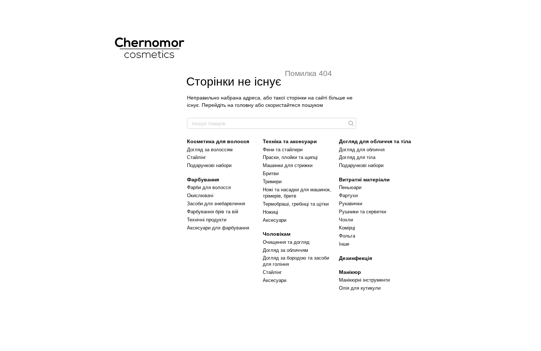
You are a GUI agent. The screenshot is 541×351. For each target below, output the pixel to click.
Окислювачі (200, 195)
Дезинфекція (355, 258)
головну (244, 105)
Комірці (347, 228)
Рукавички (350, 203)
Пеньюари (350, 187)
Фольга (347, 236)
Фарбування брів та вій (212, 211)
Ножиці (270, 212)
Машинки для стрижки (287, 165)
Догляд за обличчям (285, 250)
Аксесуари (274, 220)
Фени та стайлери (283, 149)
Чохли (346, 219)
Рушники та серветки (362, 211)
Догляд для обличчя (362, 149)
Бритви (271, 173)
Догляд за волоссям (210, 149)
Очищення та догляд (286, 242)
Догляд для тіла (357, 157)
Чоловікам (276, 234)
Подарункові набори (209, 165)
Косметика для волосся (218, 141)
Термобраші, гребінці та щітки (296, 204)
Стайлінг (196, 157)
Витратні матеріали (364, 179)
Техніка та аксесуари (290, 141)
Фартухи (348, 195)
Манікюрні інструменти (364, 280)
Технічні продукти (206, 219)
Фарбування (203, 179)
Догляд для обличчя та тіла (375, 141)
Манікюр (350, 272)
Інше (344, 244)
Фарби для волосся (209, 187)
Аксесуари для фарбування (218, 228)
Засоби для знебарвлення (216, 203)
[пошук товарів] (350, 123)
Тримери (272, 181)
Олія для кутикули (360, 288)
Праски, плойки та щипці (290, 157)
